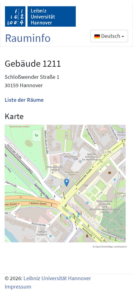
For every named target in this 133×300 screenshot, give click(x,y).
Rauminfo (28, 38)
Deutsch (111, 35)
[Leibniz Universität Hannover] (40, 16)
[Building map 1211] (66, 187)
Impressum (18, 286)
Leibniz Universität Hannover (57, 278)
